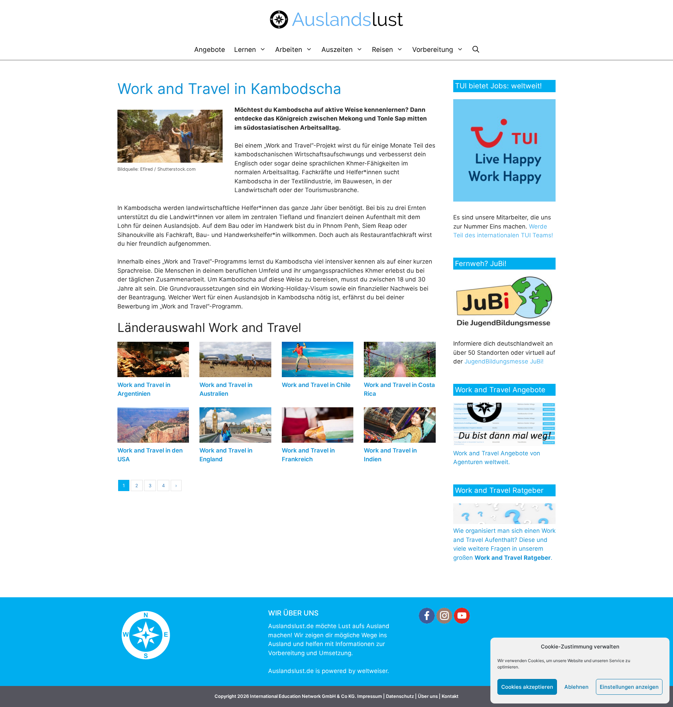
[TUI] (505, 199)
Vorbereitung (432, 50)
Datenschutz (400, 696)
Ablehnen (576, 687)
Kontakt (450, 696)
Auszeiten (337, 50)
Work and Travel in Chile (316, 384)
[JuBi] (504, 325)
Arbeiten (288, 50)
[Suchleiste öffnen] (476, 50)
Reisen (382, 50)
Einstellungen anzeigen (629, 687)
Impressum (369, 696)
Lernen (245, 50)
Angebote (209, 50)
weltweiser (372, 670)
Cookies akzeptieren (527, 687)
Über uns (428, 696)
